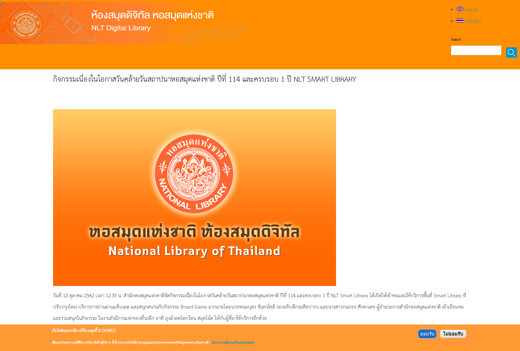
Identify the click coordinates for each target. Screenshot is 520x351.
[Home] (124, 23)
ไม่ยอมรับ (453, 334)
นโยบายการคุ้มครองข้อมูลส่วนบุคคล (232, 342)
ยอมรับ (427, 334)
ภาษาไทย (472, 20)
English (470, 9)
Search (456, 39)
